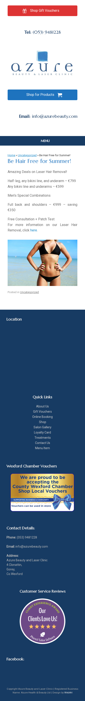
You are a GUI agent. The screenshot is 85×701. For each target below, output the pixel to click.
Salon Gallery (42, 427)
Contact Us (42, 443)
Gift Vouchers (42, 411)
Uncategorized (27, 155)
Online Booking (42, 417)
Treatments (42, 437)
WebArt (68, 692)
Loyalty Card (42, 432)
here (33, 230)
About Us (42, 406)
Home (11, 155)
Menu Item (42, 448)
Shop (42, 422)
